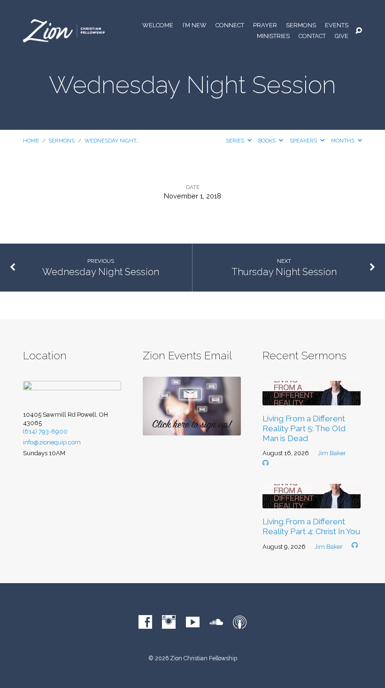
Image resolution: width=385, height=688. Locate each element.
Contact (312, 36)
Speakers (304, 140)
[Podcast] (239, 622)
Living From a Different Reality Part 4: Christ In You (311, 526)
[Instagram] (169, 622)
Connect (230, 26)
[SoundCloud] (216, 622)
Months (343, 140)
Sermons (301, 26)
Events (336, 26)
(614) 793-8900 (45, 431)
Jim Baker (332, 453)
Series (236, 140)
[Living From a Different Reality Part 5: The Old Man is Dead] (311, 399)
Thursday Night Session (284, 271)
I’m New (195, 26)
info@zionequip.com (52, 442)
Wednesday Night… (112, 140)
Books (267, 140)
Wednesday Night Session (100, 271)
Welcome (157, 26)
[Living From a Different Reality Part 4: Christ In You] (311, 502)
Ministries (273, 36)
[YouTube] (193, 622)
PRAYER (265, 26)
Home (31, 140)
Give (341, 36)
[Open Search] (358, 31)
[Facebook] (145, 622)
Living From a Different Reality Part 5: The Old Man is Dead (304, 428)
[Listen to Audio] (265, 463)
